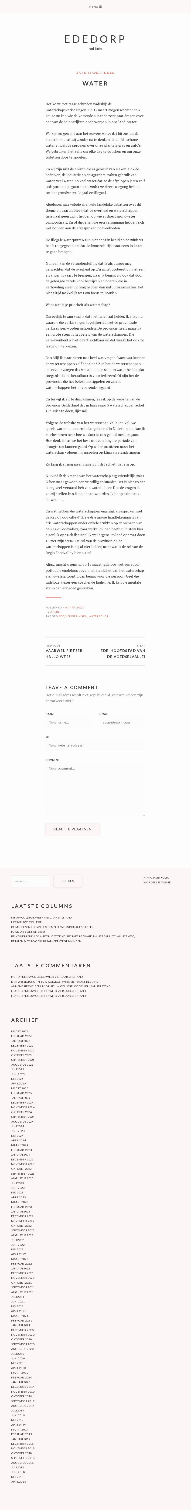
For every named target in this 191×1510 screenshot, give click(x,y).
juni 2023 (18, 1187)
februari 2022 (21, 1263)
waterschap (98, 616)
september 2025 (22, 1059)
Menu (95, 6)
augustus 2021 (22, 1292)
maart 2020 (19, 1372)
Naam (50, 713)
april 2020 (18, 1368)
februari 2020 (21, 1377)
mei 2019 (17, 1420)
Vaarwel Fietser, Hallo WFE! (65, 653)
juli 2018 (17, 1467)
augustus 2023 (22, 1178)
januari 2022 (20, 1268)
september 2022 (22, 1230)
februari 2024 (21, 1150)
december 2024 (22, 1102)
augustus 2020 (22, 1349)
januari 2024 (20, 1154)
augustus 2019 (22, 1406)
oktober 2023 (21, 1168)
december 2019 (22, 1386)
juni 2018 (18, 1472)
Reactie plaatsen (72, 829)
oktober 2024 (21, 1112)
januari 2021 (20, 1325)
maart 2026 (19, 1031)
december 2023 (22, 1159)
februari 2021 (21, 1320)
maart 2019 (19, 1429)
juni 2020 (18, 1358)
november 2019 (22, 1391)
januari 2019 (20, 1439)
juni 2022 (18, 1244)
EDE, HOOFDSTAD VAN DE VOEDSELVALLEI (123, 653)
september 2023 (22, 1173)
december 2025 (22, 1045)
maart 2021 (19, 1316)
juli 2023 (17, 1183)
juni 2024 (18, 1131)
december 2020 (22, 1330)
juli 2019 (17, 1410)
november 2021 (22, 1277)
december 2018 (22, 1443)
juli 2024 (17, 1126)
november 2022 (22, 1221)
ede (61, 616)
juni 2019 (18, 1415)
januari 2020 (20, 1382)
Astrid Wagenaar (95, 73)
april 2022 (18, 1254)
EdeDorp (95, 39)
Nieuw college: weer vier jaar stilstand (41, 917)
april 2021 (18, 1311)
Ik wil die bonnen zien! (28, 931)
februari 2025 (21, 1093)
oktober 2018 (21, 1453)
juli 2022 (17, 1240)
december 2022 (22, 1216)
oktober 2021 (21, 1282)
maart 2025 (19, 1088)
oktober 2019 (21, 1396)
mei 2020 (17, 1363)
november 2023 (22, 1164)
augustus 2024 (22, 1121)
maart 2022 (19, 1259)
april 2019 (18, 1425)
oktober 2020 (21, 1339)
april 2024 (18, 1140)
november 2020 (22, 1334)
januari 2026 (20, 1041)
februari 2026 (21, 1036)
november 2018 (22, 1448)
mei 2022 (17, 1249)
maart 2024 (19, 1145)
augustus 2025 (22, 1064)
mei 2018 (17, 1477)
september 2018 (22, 1458)
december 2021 (22, 1273)
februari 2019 (21, 1434)
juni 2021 (18, 1301)
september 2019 (22, 1401)
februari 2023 (21, 1207)
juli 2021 (17, 1297)
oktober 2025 (21, 1055)
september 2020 (22, 1344)
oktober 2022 (21, 1225)
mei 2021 (17, 1306)
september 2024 (22, 1116)
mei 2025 (17, 1078)
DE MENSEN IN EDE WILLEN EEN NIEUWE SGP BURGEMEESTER (52, 927)
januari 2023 (20, 1211)
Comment (53, 759)
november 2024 (22, 1107)
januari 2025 (20, 1098)
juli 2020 (17, 1353)
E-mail (103, 713)
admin (55, 611)
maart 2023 (19, 1202)
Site (48, 736)
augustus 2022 (22, 1235)
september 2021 (22, 1287)
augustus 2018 (22, 1462)
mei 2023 (17, 1192)
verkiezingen (76, 616)
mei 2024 (17, 1135)
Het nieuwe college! (27, 922)
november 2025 (22, 1050)
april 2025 (18, 1083)
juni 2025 (18, 1074)
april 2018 (18, 1481)
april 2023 (18, 1197)
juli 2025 (17, 1069)
